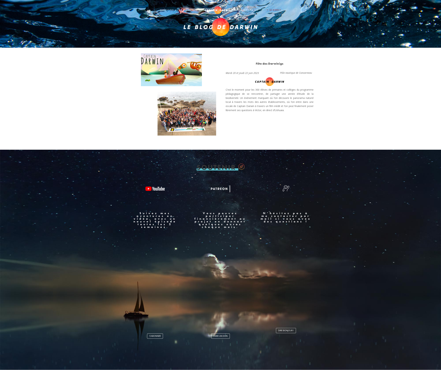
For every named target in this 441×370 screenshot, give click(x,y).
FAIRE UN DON (220, 336)
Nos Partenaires (247, 10)
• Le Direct (273, 10)
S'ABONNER (155, 336)
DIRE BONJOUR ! (286, 330)
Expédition (167, 10)
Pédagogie (190, 10)
